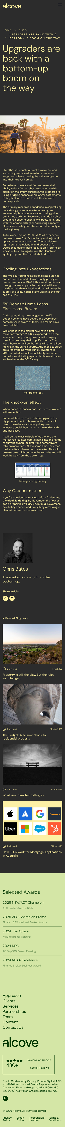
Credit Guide (20, 1119)
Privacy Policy (7, 1119)
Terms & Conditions (55, 1119)
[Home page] (12, 5)
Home (7, 30)
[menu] (60, 6)
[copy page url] (5, 598)
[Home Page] (20, 1042)
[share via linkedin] (12, 598)
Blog (23, 30)
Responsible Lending (37, 1119)
